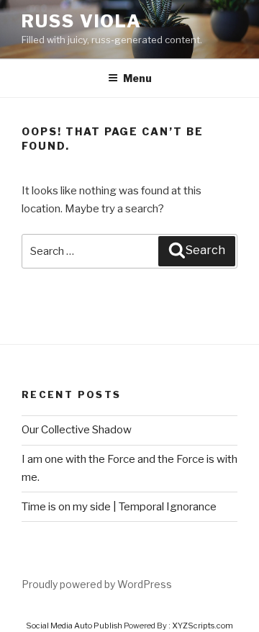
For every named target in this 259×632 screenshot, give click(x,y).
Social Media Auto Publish (74, 625)
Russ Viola (82, 21)
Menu (137, 78)
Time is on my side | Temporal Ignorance (119, 506)
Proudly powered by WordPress (97, 584)
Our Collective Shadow (77, 429)
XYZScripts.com (202, 625)
